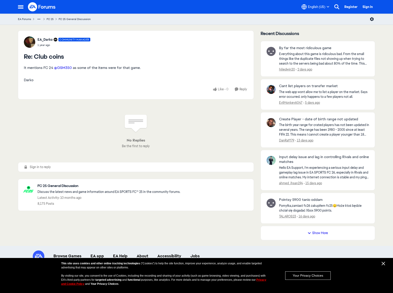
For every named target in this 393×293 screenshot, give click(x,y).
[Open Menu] (372, 19)
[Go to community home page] (42, 6)
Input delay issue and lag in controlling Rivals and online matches (324, 159)
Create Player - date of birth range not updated (318, 119)
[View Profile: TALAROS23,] (271, 203)
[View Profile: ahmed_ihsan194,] (271, 160)
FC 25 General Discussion (75, 19)
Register (351, 7)
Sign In (368, 7)
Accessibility (169, 255)
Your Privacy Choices (308, 275)
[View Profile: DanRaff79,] (271, 122)
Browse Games (67, 255)
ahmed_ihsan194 (291, 183)
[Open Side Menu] (21, 6)
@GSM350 (63, 67)
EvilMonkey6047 (290, 103)
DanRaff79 (286, 140)
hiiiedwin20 (287, 69)
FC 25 (50, 19)
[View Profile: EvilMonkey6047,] (271, 89)
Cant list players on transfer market (308, 86)
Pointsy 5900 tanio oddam (300, 199)
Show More (320, 233)
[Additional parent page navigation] (39, 19)
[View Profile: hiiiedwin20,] (271, 51)
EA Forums (24, 19)
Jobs (195, 255)
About (142, 255)
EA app (97, 255)
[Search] (337, 7)
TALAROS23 (287, 216)
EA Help (120, 255)
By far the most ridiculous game (305, 48)
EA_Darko (45, 40)
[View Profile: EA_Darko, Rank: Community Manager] (29, 42)
